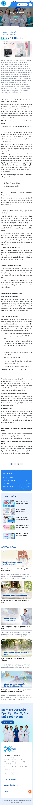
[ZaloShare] (15, 464)
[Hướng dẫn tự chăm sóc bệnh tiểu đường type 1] (16, 593)
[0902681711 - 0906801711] (13, 1)
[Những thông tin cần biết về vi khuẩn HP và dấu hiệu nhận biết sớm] (16, 528)
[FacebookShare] (11, 464)
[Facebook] (5, 773)
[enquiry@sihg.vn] (15, 1)
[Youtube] (12, 773)
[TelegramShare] (21, 464)
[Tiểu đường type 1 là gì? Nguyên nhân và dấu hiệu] (16, 622)
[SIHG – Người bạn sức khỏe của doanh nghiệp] (16, 519)
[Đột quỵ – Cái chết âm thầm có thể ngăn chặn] (16, 536)
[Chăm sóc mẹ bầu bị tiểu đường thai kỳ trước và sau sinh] (16, 653)
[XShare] (18, 464)
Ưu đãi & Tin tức (14, 20)
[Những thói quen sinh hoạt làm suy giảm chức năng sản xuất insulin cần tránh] (16, 685)
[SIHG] (5, 3)
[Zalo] (8, 773)
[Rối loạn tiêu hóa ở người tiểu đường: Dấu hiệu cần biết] (16, 564)
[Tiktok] (16, 773)
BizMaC (20, 802)
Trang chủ (5, 20)
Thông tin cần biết (26, 20)
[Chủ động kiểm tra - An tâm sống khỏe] (16, 503)
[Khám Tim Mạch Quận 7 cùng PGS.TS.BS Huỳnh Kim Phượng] (16, 511)
